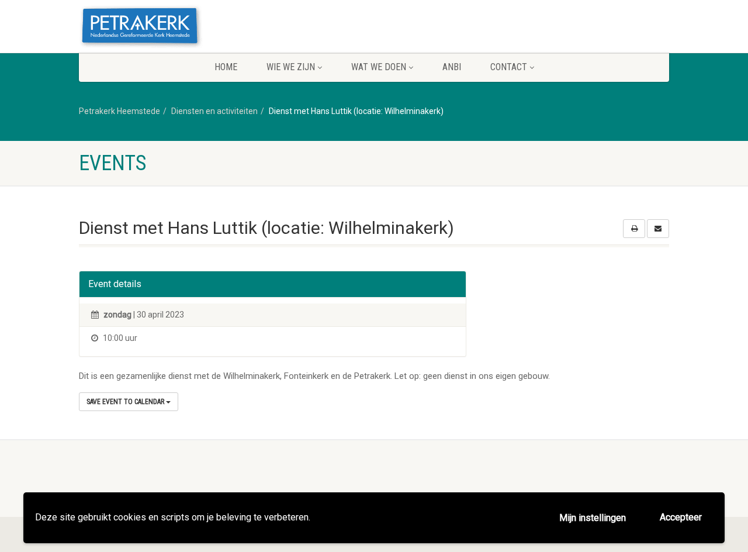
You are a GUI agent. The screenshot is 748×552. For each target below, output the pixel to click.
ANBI (451, 67)
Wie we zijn (290, 67)
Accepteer (681, 517)
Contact (508, 67)
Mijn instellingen (592, 517)
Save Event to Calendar (126, 402)
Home (225, 67)
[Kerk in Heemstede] (171, 27)
